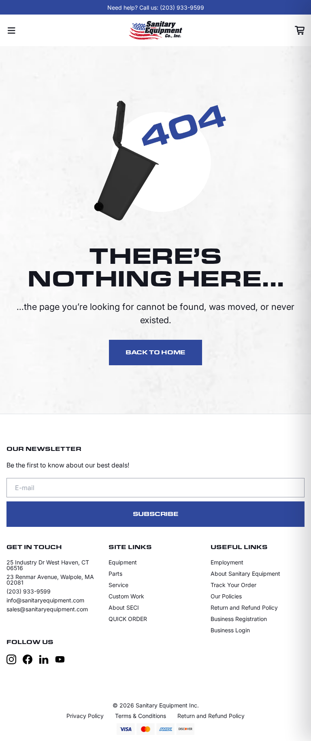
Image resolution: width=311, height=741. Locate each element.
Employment (227, 562)
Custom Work (126, 596)
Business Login (230, 630)
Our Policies (226, 596)
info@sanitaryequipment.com (45, 600)
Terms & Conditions (140, 715)
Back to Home (155, 352)
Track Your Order (233, 585)
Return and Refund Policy (244, 607)
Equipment (123, 562)
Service (118, 585)
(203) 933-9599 (182, 7)
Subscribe (156, 514)
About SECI (124, 607)
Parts (115, 574)
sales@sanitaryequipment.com (47, 609)
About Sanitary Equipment (245, 574)
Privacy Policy (85, 715)
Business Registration (239, 619)
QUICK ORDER (128, 619)
